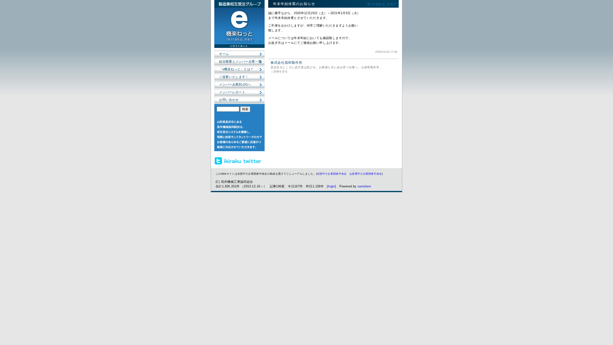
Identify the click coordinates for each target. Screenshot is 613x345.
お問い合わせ (229, 100)
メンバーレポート (232, 92)
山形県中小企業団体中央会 (365, 173)
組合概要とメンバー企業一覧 (240, 61)
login (331, 186)
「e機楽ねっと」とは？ (236, 69)
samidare (364, 186)
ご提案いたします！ (234, 77)
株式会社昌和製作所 (286, 62)
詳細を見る (280, 71)
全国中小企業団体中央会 (332, 173)
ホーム (224, 54)
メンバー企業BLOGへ (235, 84)
